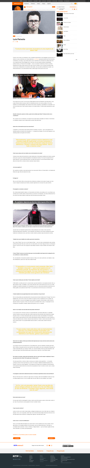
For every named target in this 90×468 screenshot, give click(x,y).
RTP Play (44, 1)
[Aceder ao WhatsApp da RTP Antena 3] (76, 9)
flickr (19, 459)
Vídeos (38, 3)
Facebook (13, 459)
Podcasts (33, 3)
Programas (26, 3)
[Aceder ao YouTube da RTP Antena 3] (74, 9)
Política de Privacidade (17, 465)
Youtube (18, 459)
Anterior (17, 438)
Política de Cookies (24, 465)
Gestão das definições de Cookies (66, 462)
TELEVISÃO (30, 458)
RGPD (61, 461)
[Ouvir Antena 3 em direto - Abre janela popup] (17, 7)
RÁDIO (30, 459)
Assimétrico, (24, 434)
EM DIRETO (41, 457)
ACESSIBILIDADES (52, 460)
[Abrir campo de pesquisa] (71, 4)
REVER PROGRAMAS (43, 458)
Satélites (51, 461)
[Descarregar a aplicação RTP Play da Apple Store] (65, 446)
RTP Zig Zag (54, 1)
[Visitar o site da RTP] (21, 1)
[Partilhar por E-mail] (17, 41)
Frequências (50, 451)
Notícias (25, 1)
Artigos (43, 3)
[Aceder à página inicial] (17, 3)
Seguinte (51, 438)
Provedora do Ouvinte (54, 459)
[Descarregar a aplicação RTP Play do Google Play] (70, 446)
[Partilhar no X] (15, 41)
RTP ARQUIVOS (31, 460)
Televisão (36, 1)
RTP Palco (49, 1)
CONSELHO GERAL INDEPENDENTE (66, 457)
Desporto (30, 1)
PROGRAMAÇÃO (73, 6)
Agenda (49, 3)
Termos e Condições (31, 465)
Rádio (40, 1)
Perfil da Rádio (29, 451)
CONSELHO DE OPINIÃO (64, 458)
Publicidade (38, 465)
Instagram (16, 459)
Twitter (15, 459)
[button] (75, 4)
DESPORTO (30, 457)
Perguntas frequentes (43, 460)
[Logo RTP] (17, 456)
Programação (61, 451)
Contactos (40, 451)
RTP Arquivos (66, 1)
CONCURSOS (42, 459)
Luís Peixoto (36, 59)
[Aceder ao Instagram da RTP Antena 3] (72, 9)
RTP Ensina (60, 1)
